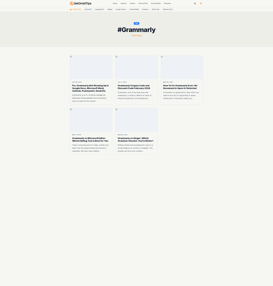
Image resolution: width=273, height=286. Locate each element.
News (115, 3)
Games (132, 3)
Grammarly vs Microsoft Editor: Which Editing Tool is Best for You (90, 139)
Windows (167, 3)
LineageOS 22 (99, 9)
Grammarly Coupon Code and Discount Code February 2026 (134, 87)
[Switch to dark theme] (201, 3)
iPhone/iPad (143, 3)
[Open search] (195, 3)
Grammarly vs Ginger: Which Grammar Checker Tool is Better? (135, 139)
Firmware (145, 9)
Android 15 (88, 9)
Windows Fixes (168, 9)
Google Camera (121, 9)
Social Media (156, 3)
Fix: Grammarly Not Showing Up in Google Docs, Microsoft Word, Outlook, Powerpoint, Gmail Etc (90, 88)
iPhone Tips (155, 9)
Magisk (110, 9)
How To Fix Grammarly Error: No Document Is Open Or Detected (180, 87)
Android (123, 3)
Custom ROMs (134, 9)
